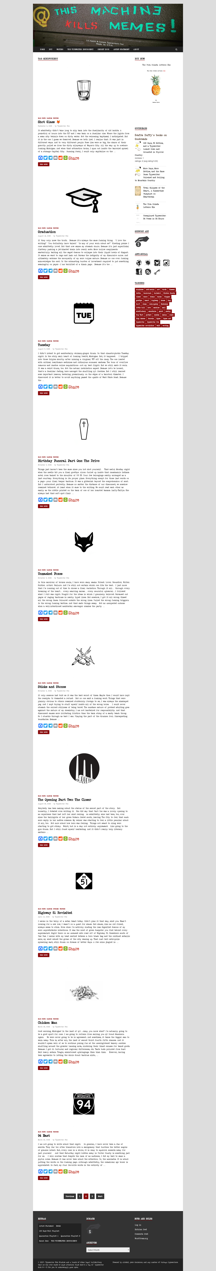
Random (49, 118)
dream (152, 297)
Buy (50, 49)
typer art (167, 318)
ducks (159, 297)
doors (145, 297)
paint (161, 311)
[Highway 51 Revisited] (84, 882)
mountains (152, 311)
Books (58, 1226)
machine (156, 308)
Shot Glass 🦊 (49, 122)
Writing (60, 49)
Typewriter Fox (64, 126)
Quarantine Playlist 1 (48, 1236)
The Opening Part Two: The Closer (64, 799)
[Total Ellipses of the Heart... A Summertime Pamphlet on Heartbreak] (139, 191)
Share (73, 158)
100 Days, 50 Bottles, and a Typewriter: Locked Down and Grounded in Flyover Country (149, 149)
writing (165, 326)
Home (42, 49)
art (158, 289)
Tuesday (44, 345)
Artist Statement (121, 49)
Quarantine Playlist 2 (70, 1236)
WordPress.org (141, 1238)
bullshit (157, 293)
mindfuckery (141, 311)
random (156, 315)
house (163, 300)
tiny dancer (140, 318)
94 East (44, 1135)
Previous (70, 1196)
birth (164, 289)
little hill (140, 308)
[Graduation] (84, 201)
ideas (144, 304)
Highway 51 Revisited (55, 912)
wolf (158, 326)
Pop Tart (139, 315)
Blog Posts (42, 118)
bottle (138, 293)
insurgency (153, 304)
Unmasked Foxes (50, 573)
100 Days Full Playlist (49, 1231)
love (149, 308)
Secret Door (103, 49)
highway (155, 300)
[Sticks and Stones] (84, 656)
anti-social (150, 289)
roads (171, 315)
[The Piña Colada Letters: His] (139, 208)
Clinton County (169, 293)
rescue (164, 315)
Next (100, 1196)
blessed (172, 289)
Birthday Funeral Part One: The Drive (69, 461)
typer (158, 318)
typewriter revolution (145, 326)
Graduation (47, 232)
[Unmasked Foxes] (84, 543)
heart (147, 300)
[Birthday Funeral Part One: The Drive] (84, 430)
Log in (138, 1225)
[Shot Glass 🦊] (84, 91)
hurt (138, 304)
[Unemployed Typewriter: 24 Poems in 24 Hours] (139, 219)
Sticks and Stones (52, 687)
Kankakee (164, 304)
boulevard (147, 293)
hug (169, 300)
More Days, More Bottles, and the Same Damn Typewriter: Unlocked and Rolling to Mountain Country (149, 174)
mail (164, 308)
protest (148, 315)
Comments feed (141, 1234)
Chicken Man (47, 1022)
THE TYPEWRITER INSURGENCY (81, 49)
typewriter (140, 322)
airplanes (140, 289)
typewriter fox (153, 322)
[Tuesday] (84, 314)
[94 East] (84, 1105)
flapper (167, 297)
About (136, 49)
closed (138, 297)
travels (151, 318)
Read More (44, 164)
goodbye (139, 300)
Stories (56, 909)
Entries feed (141, 1229)
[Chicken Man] (84, 992)
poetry (168, 311)
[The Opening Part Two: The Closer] (84, 769)
